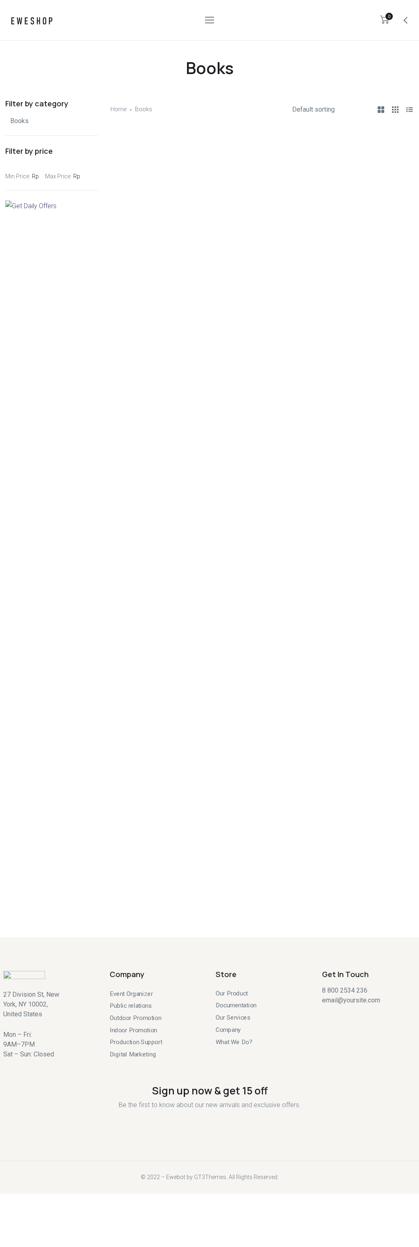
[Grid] (381, 110)
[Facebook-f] (340, 1014)
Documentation (236, 1005)
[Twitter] (325, 1014)
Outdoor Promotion (135, 1017)
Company (228, 1029)
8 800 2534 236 (344, 990)
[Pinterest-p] (369, 1014)
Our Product (232, 993)
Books (19, 121)
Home (118, 109)
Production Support (136, 1042)
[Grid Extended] (395, 110)
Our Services (233, 1017)
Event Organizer (131, 993)
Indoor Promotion (133, 1030)
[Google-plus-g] (354, 1014)
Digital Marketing (133, 1054)
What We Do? (234, 1041)
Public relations (131, 1005)
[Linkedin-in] (384, 1014)
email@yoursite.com (351, 1000)
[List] (409, 110)
